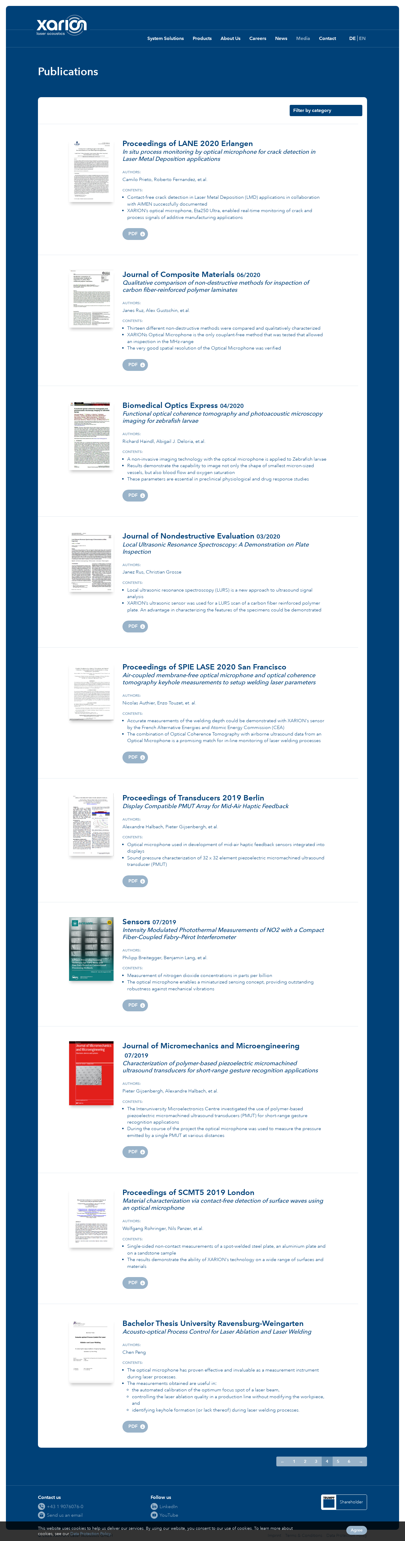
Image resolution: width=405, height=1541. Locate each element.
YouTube (169, 1515)
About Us (230, 38)
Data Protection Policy (90, 1533)
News (281, 38)
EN (362, 38)
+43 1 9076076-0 (65, 1506)
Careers (257, 38)
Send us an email (65, 1515)
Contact (327, 38)
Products (202, 38)
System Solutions (165, 38)
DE (352, 38)
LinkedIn (169, 1506)
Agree (357, 1530)
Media (303, 38)
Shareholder (351, 1502)
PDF (133, 233)
